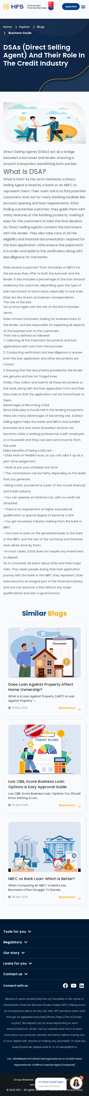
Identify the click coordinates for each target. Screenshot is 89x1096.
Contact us (12, 974)
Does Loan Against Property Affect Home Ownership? (40, 687)
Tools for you (14, 931)
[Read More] (79, 709)
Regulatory (12, 942)
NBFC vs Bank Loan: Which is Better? (41, 878)
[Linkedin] (82, 986)
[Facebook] (65, 986)
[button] (83, 6)
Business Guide (19, 33)
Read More (67, 708)
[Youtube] (73, 986)
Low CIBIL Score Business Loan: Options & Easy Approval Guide (37, 784)
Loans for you (15, 963)
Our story (11, 952)
